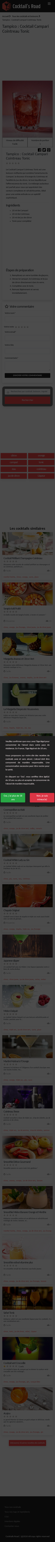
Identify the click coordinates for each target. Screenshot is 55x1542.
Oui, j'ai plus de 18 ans (13, 798)
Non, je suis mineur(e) (42, 798)
